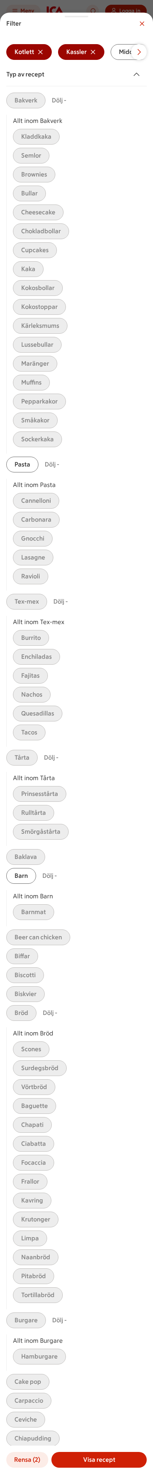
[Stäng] (142, 24)
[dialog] (76, 743)
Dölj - (59, 100)
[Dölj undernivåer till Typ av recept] (138, 74)
